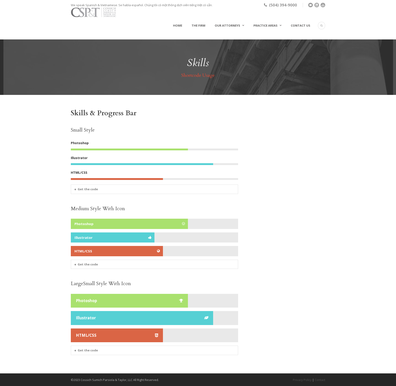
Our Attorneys (227, 25)
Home (177, 25)
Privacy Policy (302, 380)
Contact (320, 380)
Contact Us (300, 25)
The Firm (198, 25)
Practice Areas (265, 25)
